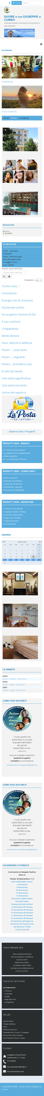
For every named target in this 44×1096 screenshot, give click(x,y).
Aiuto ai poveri (10, 478)
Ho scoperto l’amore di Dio (19, 314)
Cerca (17, 3)
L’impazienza (10, 329)
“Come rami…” (11, 286)
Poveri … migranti (13, 357)
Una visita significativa (16, 378)
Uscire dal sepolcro (14, 392)
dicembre (22, 679)
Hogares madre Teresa (14, 512)
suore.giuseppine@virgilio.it (17, 1067)
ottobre (12, 679)
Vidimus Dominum (10, 1030)
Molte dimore (10, 336)
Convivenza (7, 81)
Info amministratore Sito (15, 1071)
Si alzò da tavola (12, 371)
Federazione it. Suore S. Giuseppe (16, 1032)
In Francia (8, 991)
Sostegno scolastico (13, 481)
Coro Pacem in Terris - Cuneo (14, 1038)
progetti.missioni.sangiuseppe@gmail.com (22, 765)
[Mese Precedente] (4, 541)
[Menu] (41, 44)
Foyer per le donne (13, 484)
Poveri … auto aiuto (14, 350)
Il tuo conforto (9, 111)
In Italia (7, 996)
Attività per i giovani (13, 487)
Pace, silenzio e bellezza (17, 343)
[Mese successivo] (39, 541)
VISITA (9, 233)
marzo (5, 690)
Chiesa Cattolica (9, 1024)
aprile (5, 679)
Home (13, 118)
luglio (11, 684)
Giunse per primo (13, 307)
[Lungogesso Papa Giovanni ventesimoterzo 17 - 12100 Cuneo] (23, 33)
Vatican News (8, 1021)
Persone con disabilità (14, 490)
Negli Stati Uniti (10, 999)
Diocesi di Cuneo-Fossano (13, 1035)
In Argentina (9, 1002)
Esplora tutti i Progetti (22, 431)
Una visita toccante (14, 385)
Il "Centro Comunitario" (15, 450)
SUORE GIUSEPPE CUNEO (22, 18)
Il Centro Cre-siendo (13, 509)
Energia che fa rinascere (17, 300)
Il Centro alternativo (13, 515)
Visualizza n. (29, 280)
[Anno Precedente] (2, 541)
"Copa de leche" (11, 521)
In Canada (8, 994)
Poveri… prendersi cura (17, 364)
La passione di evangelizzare (17, 453)
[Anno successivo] (41, 541)
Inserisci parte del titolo (12, 268)
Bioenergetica (10, 456)
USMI (5, 1027)
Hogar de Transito (12, 518)
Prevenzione (10, 524)
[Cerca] (4, 277)
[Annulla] (9, 277)
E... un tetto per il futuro (15, 459)
